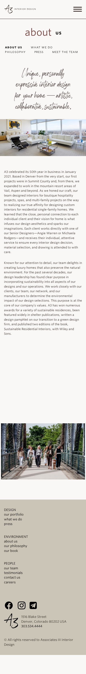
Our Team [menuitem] (11, 568)
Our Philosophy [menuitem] (15, 546)
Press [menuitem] (39, 52)
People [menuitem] (9, 563)
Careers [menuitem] (10, 582)
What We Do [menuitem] (42, 47)
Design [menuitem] (10, 510)
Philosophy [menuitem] (15, 52)
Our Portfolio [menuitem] (14, 514)
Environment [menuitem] (16, 537)
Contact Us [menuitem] (12, 577)
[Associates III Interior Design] (20, 10)
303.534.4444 (31, 626)
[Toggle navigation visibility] (77, 9)
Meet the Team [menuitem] (65, 52)
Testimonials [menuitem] (13, 573)
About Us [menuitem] (13, 47)
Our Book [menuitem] (11, 551)
